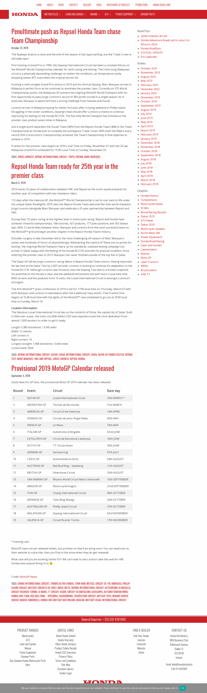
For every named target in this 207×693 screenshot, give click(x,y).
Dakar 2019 (148, 216)
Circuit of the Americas (108, 583)
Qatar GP (103, 355)
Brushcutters (149, 270)
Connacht (141, 644)
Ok (182, 688)
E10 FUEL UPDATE (152, 52)
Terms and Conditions (65, 661)
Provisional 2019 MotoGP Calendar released (62, 368)
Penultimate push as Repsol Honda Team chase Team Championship (66, 35)
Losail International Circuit (74, 355)
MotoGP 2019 (104, 596)
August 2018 (148, 159)
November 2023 (150, 72)
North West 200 (150, 233)
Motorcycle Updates (153, 229)
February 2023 (149, 85)
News (61, 5)
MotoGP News (28, 577)
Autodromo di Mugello (117, 588)
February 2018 (149, 184)
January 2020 (149, 93)
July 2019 (146, 114)
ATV (28, 640)
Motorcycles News (152, 204)
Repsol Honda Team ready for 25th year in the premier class (64, 170)
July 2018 (146, 163)
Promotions (141, 5)
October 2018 (149, 151)
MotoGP (32, 588)
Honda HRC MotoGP (51, 600)
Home (39, 5)
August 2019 (148, 110)
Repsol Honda (77, 359)
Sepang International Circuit (51, 157)
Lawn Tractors (149, 262)
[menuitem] (39, 5)
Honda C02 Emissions (65, 652)
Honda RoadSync (151, 48)
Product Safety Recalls (66, 648)
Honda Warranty (66, 640)
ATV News (147, 220)
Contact (73, 5)
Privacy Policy (65, 656)
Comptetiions (149, 200)
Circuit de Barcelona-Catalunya (85, 592)
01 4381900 (181, 669)
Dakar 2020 (148, 224)
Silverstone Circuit (85, 596)
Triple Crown (75, 157)
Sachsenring (66, 596)
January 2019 (149, 138)
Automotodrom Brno (116, 592)
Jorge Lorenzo (26, 157)
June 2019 (147, 118)
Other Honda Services (65, 644)
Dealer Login (66, 673)
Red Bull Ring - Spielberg (44, 596)
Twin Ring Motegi (84, 583)
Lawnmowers (149, 249)
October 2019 (149, 101)
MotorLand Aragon (73, 600)
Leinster (141, 640)
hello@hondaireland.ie (182, 664)
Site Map (65, 665)
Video (99, 5)
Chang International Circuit (33, 583)
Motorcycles (28, 636)
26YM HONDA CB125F (154, 36)
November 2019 (150, 97)
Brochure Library (66, 669)
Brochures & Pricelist (118, 5)
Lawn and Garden (151, 245)
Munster (141, 648)
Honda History (149, 195)
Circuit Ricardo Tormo (24, 592)
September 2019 (151, 105)
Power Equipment (151, 237)
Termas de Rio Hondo (62, 583)
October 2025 (149, 68)
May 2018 (146, 171)
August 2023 (148, 76)
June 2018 (147, 167)
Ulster (141, 652)
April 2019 (147, 126)
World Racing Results (153, 212)
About (50, 5)
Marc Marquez (92, 157)
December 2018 (150, 143)
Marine (145, 253)
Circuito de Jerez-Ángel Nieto (54, 588)
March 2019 (148, 130)
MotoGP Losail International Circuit (106, 600)
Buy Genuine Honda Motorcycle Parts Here (28, 663)
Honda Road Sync (162, 5)
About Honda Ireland (65, 636)
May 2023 (146, 81)
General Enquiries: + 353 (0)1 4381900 (104, 619)
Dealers (87, 5)
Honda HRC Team (20, 596)
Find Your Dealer (141, 636)
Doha (94, 355)
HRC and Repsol (43, 359)
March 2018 (148, 180)
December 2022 (150, 89)
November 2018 (150, 147)
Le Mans (42, 592)
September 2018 (151, 155)
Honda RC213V (116, 355)
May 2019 (146, 122)
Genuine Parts (28, 656)
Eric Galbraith (149, 57)
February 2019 (149, 134)
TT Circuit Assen (57, 592)
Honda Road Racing (152, 241)
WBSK (144, 266)
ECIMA (145, 208)
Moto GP (146, 257)
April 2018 (147, 176)
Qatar (54, 355)
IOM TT (145, 274)
